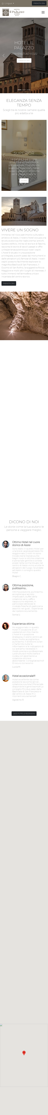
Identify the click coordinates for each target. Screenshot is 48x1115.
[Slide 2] (24, 89)
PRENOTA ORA (39, 3)
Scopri (24, 181)
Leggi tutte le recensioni (24, 714)
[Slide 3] (28, 89)
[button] (8, 3)
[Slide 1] (19, 89)
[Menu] (43, 12)
